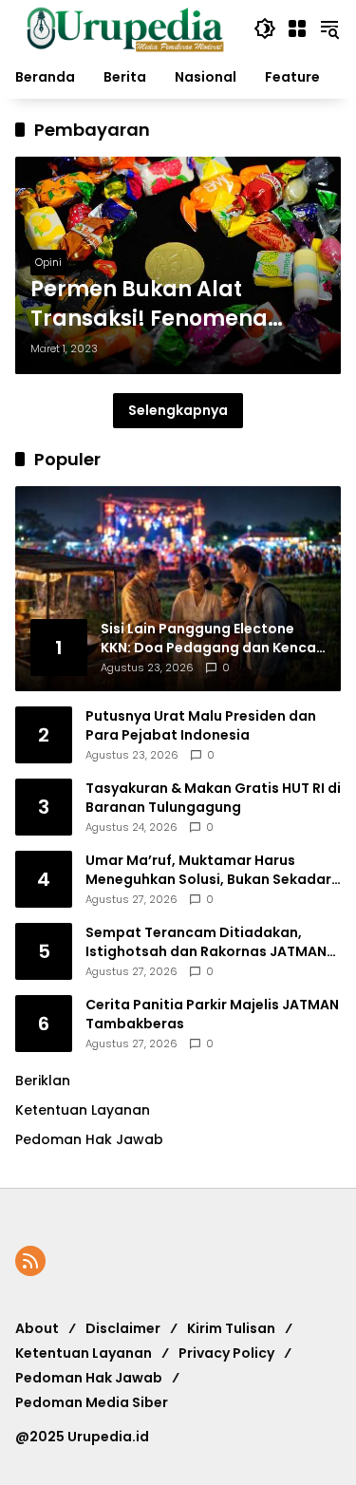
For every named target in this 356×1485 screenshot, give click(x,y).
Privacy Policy (226, 1353)
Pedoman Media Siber (91, 1402)
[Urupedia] (124, 27)
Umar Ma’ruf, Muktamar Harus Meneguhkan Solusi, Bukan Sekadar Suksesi (208, 870)
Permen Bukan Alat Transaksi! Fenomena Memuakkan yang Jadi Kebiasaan (157, 304)
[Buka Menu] (297, 28)
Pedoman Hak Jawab (88, 1377)
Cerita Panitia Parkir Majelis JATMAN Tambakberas (212, 1014)
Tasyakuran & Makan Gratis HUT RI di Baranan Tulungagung (213, 798)
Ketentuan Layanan (82, 1109)
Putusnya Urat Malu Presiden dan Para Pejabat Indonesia (200, 725)
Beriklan (42, 1080)
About (37, 1328)
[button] (264, 28)
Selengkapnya (178, 410)
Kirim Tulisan (231, 1328)
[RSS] (30, 1261)
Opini (48, 262)
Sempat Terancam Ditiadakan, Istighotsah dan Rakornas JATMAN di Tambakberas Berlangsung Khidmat (206, 942)
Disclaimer (122, 1328)
